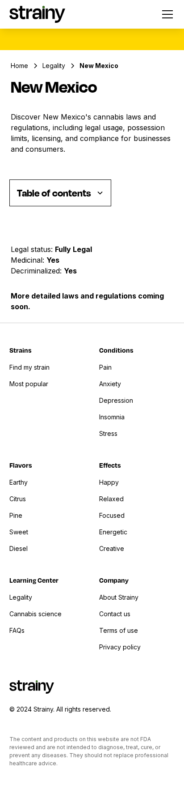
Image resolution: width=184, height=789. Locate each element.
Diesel (18, 548)
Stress (108, 433)
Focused (112, 515)
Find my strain (29, 367)
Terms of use (118, 630)
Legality (20, 597)
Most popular (28, 384)
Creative (111, 548)
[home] (37, 14)
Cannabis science (35, 614)
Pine (15, 515)
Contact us (114, 614)
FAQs (17, 630)
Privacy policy (120, 647)
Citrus (17, 499)
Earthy (18, 482)
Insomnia (112, 417)
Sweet (18, 532)
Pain (105, 367)
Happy (109, 482)
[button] (166, 14)
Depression (116, 400)
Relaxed (111, 499)
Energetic (113, 532)
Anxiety (110, 384)
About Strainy (118, 597)
